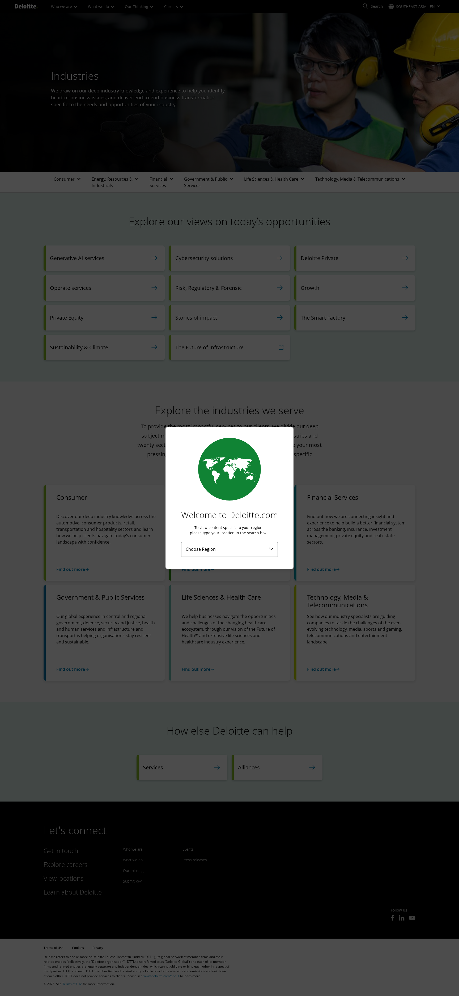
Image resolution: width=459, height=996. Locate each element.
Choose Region (201, 549)
